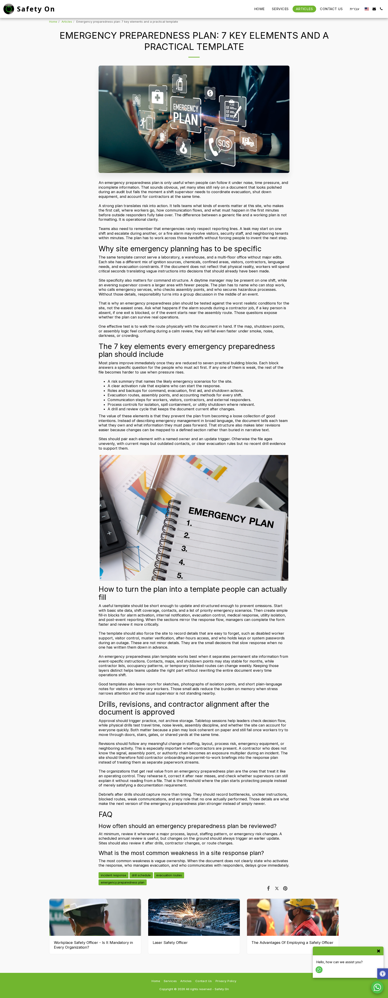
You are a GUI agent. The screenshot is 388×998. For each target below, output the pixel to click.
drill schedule (141, 875)
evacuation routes (169, 875)
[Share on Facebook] (268, 888)
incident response (113, 875)
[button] (374, 9)
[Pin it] (285, 888)
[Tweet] (277, 888)
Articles (67, 21)
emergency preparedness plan (122, 882)
